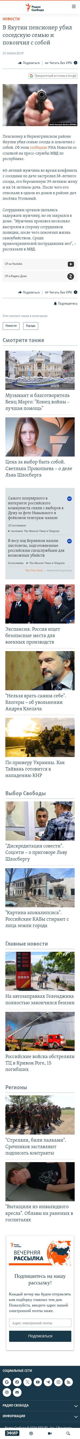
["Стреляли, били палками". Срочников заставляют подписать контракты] (40, 1115)
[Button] (29, 63)
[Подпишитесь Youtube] (38, 1382)
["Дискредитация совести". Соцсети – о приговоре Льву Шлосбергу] (40, 821)
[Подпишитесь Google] (7, 1382)
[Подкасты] (7, 1392)
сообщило (38, 148)
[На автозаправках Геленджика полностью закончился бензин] (40, 971)
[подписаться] (17, 1392)
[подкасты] (31, 1433)
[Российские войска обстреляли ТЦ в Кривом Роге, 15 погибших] (40, 1031)
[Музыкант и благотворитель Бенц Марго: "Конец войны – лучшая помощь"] (40, 370)
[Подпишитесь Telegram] (48, 1382)
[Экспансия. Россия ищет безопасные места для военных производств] (40, 604)
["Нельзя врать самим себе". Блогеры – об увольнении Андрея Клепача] (40, 670)
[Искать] (68, 1433)
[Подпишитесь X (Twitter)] (27, 1382)
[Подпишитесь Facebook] (17, 1382)
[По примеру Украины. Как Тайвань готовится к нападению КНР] (40, 737)
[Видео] (49, 1433)
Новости (11, 19)
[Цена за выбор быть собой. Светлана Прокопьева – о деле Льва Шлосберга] (40, 437)
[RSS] (68, 1382)
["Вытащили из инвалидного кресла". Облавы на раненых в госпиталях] (40, 1181)
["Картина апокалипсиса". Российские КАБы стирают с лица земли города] (40, 887)
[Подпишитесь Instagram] (58, 1382)
